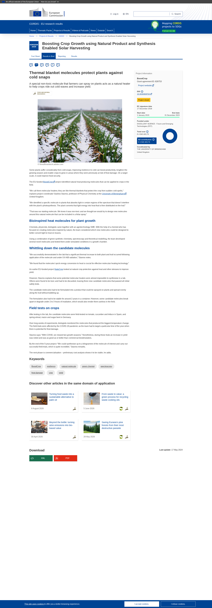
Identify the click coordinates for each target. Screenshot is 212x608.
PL (58, 65)
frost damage (37, 373)
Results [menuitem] (74, 56)
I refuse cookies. (178, 604)
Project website (145, 85)
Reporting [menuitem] (62, 56)
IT (52, 65)
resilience (51, 366)
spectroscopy (106, 366)
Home (33, 30)
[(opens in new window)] (49, 12)
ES (42, 65)
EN (36, 65)
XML (43, 458)
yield (61, 373)
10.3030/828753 (143, 94)
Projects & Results (62, 30)
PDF (68, 458)
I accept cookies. (141, 604)
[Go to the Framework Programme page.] (34, 45)
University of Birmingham (113, 194)
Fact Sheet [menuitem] (35, 56)
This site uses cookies (34, 604)
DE (31, 65)
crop (51, 373)
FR (47, 65)
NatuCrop (59, 269)
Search (110, 30)
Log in (115, 14)
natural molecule (69, 366)
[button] (126, 14)
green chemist (88, 366)
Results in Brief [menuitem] (48, 56)
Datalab (101, 30)
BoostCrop (48, 182)
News (93, 30)
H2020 (61, 36)
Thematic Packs (45, 30)
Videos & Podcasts (80, 30)
